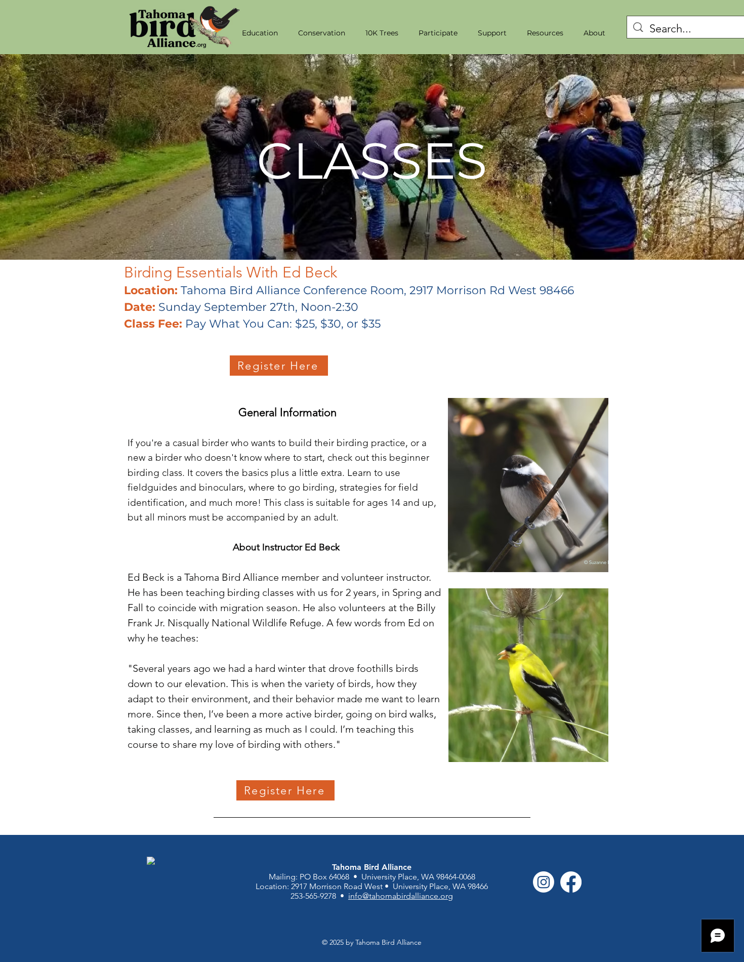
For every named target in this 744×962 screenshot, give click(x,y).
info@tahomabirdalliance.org (400, 896)
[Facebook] (571, 882)
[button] (260, 32)
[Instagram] (543, 882)
